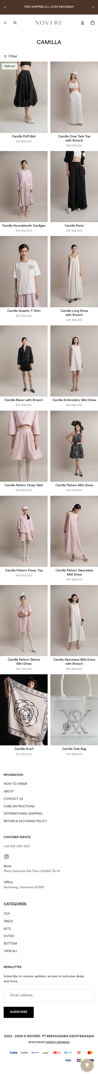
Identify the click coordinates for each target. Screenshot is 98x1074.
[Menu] (5, 22)
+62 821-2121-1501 (17, 846)
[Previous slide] (5, 7)
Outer (9, 936)
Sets (7, 928)
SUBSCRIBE (18, 1012)
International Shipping (23, 813)
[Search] (15, 23)
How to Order (15, 784)
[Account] (82, 23)
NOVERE (33, 1036)
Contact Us (13, 799)
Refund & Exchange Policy (25, 821)
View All (10, 951)
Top (7, 914)
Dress (8, 921)
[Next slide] (93, 7)
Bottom (10, 943)
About (9, 791)
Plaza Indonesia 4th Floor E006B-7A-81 (32, 871)
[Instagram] (6, 856)
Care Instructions (19, 806)
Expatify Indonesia (58, 1042)
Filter (13, 56)
